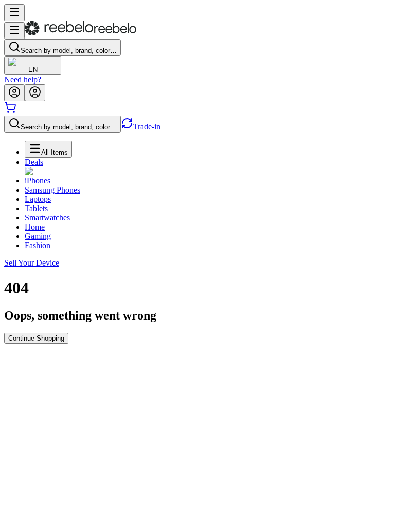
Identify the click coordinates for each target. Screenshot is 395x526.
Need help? (22, 79)
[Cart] (10, 110)
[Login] (14, 92)
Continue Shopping (36, 338)
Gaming (38, 236)
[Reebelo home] (80, 33)
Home (35, 226)
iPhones (37, 180)
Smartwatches (47, 217)
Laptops (38, 199)
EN (33, 69)
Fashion (37, 245)
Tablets (36, 208)
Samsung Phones (52, 189)
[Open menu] (14, 12)
